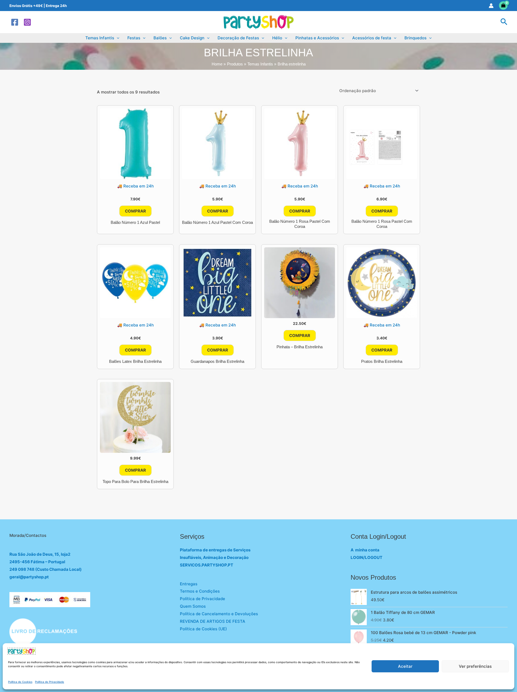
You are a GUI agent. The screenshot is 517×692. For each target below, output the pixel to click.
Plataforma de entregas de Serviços (215, 549)
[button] (504, 22)
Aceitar (405, 666)
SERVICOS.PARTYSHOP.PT (206, 565)
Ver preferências (475, 666)
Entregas (188, 583)
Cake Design (192, 37)
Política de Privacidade (49, 681)
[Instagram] (27, 22)
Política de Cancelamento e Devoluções (219, 613)
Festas (133, 37)
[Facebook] (14, 22)
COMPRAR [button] (135, 211)
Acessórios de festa (371, 37)
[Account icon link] (491, 5)
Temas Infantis (99, 37)
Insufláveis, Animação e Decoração (214, 557)
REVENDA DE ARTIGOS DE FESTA (212, 621)
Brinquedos (415, 37)
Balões (160, 37)
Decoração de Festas (238, 37)
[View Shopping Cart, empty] (503, 5)
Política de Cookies (20, 681)
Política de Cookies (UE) (203, 628)
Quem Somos (193, 606)
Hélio (277, 37)
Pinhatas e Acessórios (317, 37)
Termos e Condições (200, 591)
